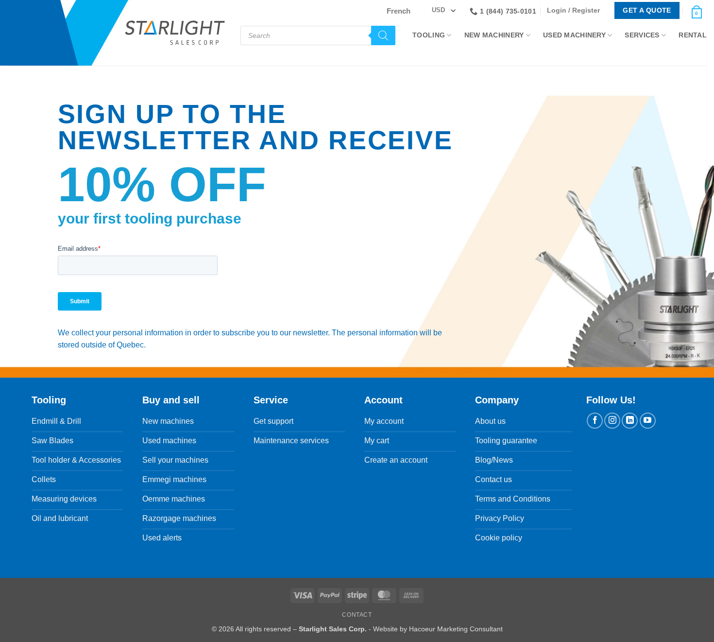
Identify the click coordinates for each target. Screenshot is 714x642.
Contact (357, 614)
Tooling (428, 35)
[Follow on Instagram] (612, 421)
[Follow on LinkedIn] (630, 421)
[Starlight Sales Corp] (175, 33)
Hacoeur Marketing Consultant (456, 629)
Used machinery (574, 35)
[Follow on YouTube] (648, 421)
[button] (576, 10)
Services (642, 35)
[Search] (383, 35)
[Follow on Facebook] (595, 421)
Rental (693, 35)
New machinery (494, 35)
